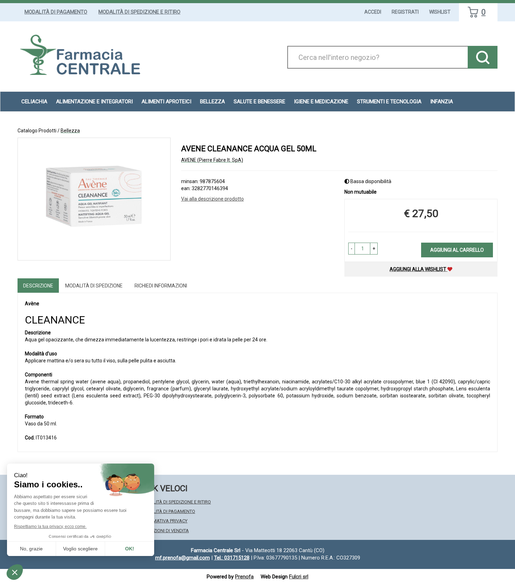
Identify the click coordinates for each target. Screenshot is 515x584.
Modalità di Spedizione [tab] (94, 285)
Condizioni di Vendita (164, 530)
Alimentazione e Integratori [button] (94, 101)
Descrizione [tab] (38, 285)
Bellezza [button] (212, 101)
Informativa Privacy (163, 520)
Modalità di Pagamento (56, 12)
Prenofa (244, 576)
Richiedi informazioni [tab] (161, 285)
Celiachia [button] (34, 101)
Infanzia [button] (441, 101)
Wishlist (440, 12)
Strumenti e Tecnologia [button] (389, 101)
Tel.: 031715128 (231, 558)
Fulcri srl (298, 576)
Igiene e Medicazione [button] (321, 101)
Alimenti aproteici (166, 101)
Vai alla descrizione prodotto (212, 199)
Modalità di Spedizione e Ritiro (139, 12)
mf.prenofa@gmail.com (182, 558)
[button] (351, 249)
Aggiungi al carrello (457, 250)
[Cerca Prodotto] (482, 57)
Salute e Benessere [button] (259, 101)
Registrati (405, 12)
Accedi (372, 12)
